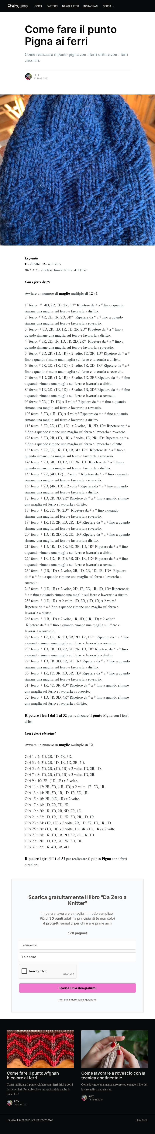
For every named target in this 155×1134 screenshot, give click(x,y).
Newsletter (70, 6)
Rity (37, 74)
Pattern (52, 6)
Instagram (90, 6)
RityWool (13, 1120)
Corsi (38, 6)
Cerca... (108, 6)
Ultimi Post (141, 1120)
